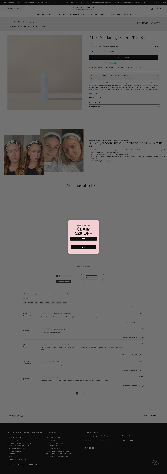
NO (83, 247)
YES (83, 238)
